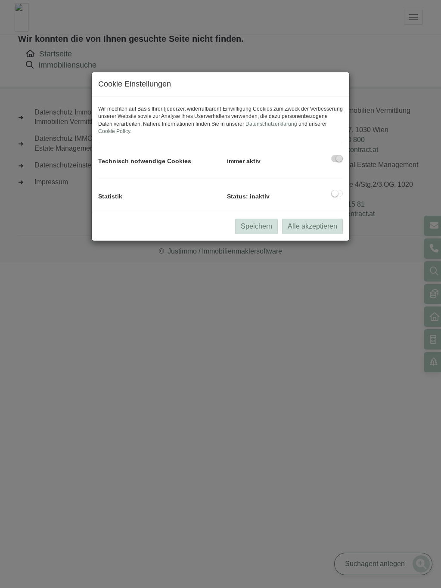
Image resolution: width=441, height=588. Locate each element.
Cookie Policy (114, 131)
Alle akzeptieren (312, 226)
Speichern (256, 226)
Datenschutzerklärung (271, 124)
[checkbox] (337, 158)
